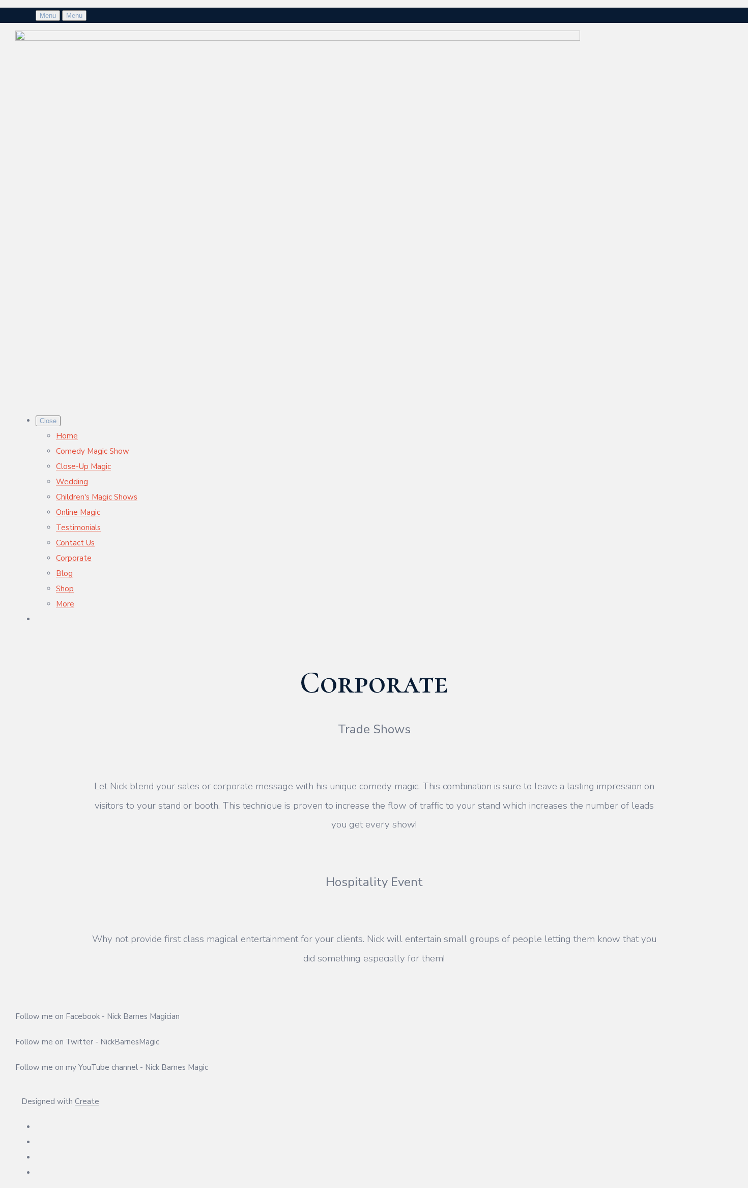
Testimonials (78, 527)
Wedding (72, 482)
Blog (64, 573)
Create (87, 1101)
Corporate (74, 558)
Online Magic (78, 512)
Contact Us (75, 543)
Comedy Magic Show (92, 451)
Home (67, 436)
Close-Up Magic (83, 466)
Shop (65, 589)
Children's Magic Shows (96, 497)
